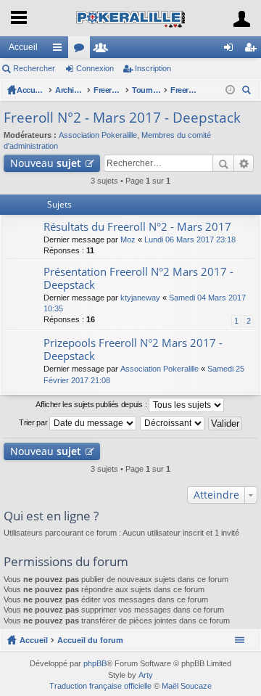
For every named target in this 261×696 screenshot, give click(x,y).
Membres (104, 50)
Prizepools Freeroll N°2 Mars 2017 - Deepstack (133, 349)
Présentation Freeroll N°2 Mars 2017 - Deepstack (138, 278)
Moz (128, 239)
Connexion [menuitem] (231, 50)
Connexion (95, 68)
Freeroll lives (108, 90)
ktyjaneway (140, 297)
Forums (82, 50)
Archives (69, 90)
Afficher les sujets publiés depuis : (92, 404)
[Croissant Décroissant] (173, 423)
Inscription (153, 68)
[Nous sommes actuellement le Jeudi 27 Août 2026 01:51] (230, 90)
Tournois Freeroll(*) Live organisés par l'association (146, 90)
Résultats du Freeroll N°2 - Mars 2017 (137, 227)
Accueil (23, 47)
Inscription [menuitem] (253, 50)
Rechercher (34, 68)
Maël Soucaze (187, 685)
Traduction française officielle (100, 685)
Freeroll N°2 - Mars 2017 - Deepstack (184, 90)
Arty (145, 675)
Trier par (34, 422)
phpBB (95, 663)
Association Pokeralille (98, 135)
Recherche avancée (244, 163)
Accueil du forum (31, 90)
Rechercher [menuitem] (248, 92)
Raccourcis (60, 50)
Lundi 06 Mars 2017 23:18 (190, 239)
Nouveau (45, 163)
